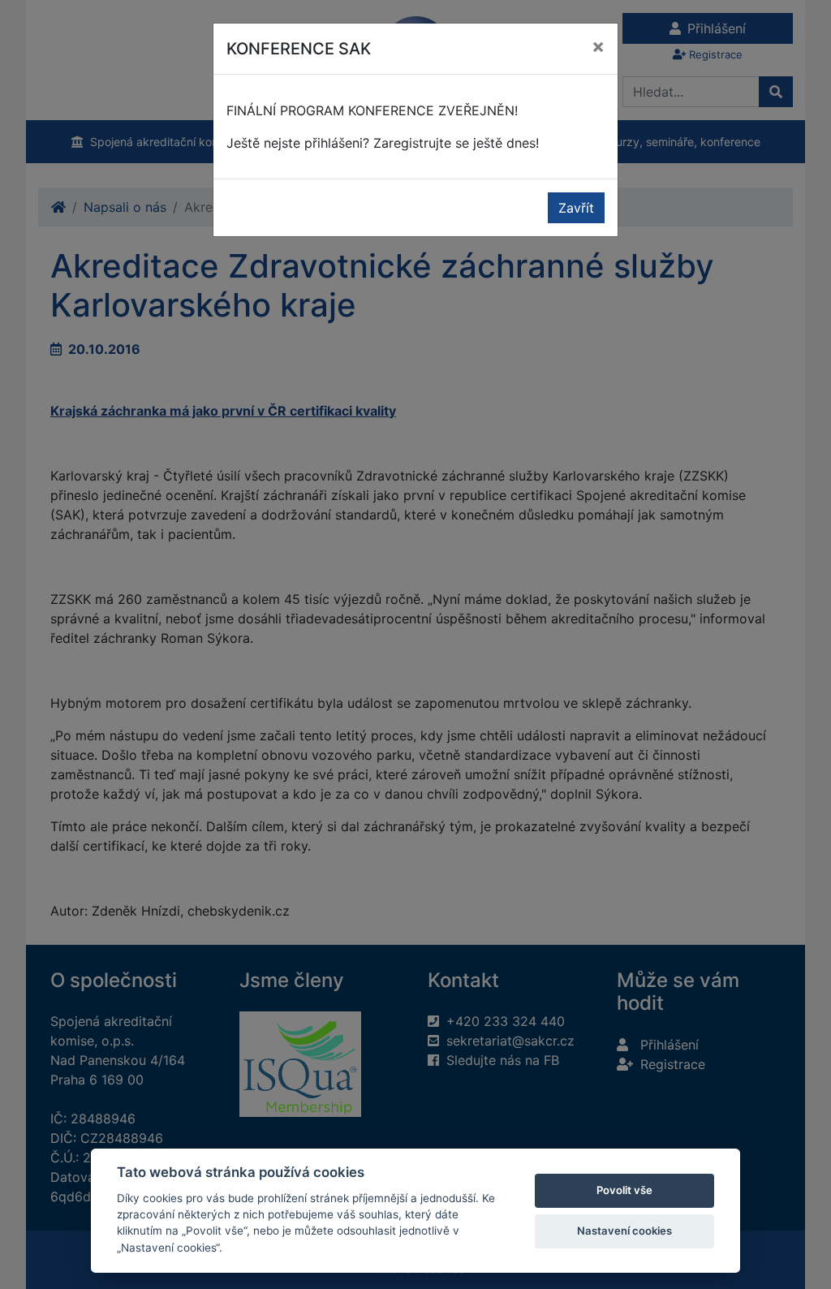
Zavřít (576, 208)
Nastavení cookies (624, 1230)
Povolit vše (624, 1189)
